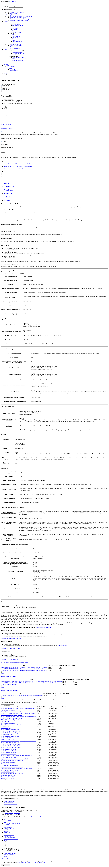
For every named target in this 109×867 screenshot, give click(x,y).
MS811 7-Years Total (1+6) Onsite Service (11, 731)
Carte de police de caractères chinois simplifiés (12, 767)
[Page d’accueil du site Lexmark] (13, 1)
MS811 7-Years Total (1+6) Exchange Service (11, 715)
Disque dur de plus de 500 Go (8, 775)
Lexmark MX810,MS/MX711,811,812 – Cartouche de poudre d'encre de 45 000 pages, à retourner (24, 668)
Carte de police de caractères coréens (9, 765)
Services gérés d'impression (15, 45)
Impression (15, 38)
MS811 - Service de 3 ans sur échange (10, 737)
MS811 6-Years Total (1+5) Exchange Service (11, 718)
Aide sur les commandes (9, 801)
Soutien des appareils (17, 52)
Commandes (12, 69)
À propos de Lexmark (9, 828)
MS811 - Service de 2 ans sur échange (10, 729)
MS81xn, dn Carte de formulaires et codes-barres (12, 760)
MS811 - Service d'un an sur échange (9, 733)
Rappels (5, 856)
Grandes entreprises (14, 13)
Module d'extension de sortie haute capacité (11, 711)
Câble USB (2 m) (5, 726)
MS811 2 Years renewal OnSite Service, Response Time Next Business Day (18, 713)
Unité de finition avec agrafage (8, 710)
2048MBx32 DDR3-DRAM (7, 778)
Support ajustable (5, 721)
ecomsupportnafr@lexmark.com (12, 813)
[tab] (56, 183)
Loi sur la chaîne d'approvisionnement (12, 823)
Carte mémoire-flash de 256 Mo (8, 776)
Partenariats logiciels (17, 41)
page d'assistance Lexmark (34, 816)
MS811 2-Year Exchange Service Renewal (11, 744)
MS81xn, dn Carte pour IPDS (8, 762)
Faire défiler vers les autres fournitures (9, 659)
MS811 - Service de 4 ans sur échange (10, 736)
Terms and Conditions (9, 854)
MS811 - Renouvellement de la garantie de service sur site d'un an (16, 755)
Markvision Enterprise (17, 60)
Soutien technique (8, 827)
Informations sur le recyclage (10, 804)
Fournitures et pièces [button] (8, 15)
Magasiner (6, 64)
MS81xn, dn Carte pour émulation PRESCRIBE (12, 773)
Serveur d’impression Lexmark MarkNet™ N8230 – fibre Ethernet (16, 768)
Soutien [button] (5, 49)
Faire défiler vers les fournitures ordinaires (10, 648)
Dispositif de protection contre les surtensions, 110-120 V (14, 759)
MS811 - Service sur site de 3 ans (8, 752)
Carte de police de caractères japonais (9, 770)
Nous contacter (7, 832)
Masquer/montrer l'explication (43, 627)
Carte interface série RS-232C (8, 723)
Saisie (13, 40)
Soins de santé (15, 27)
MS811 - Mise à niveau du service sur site (10, 750)
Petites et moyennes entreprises (16, 12)
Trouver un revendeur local (7, 155)
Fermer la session (13, 70)
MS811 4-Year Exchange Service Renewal (11, 747)
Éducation (14, 29)
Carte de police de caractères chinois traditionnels (12, 763)
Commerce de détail (17, 32)
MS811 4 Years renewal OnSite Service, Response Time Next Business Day (18, 741)
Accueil (5, 73)
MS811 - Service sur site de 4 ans (8, 757)
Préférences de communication (11, 839)
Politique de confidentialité (10, 853)
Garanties (14, 54)
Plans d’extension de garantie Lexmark (18, 20)
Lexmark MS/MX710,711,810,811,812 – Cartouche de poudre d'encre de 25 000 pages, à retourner (24, 670)
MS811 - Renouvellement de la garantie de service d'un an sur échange (17, 708)
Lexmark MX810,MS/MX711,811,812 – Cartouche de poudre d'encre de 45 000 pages (21, 695)
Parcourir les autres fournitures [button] (8, 676)
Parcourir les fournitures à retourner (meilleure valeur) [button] (14, 662)
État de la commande (8, 802)
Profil (10, 68)
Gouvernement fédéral (17, 25)
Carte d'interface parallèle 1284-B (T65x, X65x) (12, 724)
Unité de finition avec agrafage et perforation (11, 719)
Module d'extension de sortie (7, 739)
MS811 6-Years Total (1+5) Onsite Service (11, 746)
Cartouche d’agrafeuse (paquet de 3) (9, 684)
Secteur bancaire (16, 24)
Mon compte (12, 66)
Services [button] (5, 42)
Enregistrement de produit (18, 53)
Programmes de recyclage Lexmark (17, 17)
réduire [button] (2, 673)
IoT (13, 34)
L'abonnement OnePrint (15, 44)
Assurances (15, 28)
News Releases (7, 820)
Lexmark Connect (8, 836)
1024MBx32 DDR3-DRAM (7, 772)
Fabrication (15, 31)
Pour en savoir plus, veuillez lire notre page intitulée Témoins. (31, 862)
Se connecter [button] (7, 65)
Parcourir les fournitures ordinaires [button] (9, 690)
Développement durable (9, 837)
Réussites (6, 840)
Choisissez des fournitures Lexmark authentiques (20, 16)
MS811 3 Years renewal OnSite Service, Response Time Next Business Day (18, 716)
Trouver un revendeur (9, 835)
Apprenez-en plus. (63, 645)
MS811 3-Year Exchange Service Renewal (11, 742)
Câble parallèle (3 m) (6, 728)
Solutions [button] (6, 21)
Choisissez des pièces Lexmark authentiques (19, 19)
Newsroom (6, 824)
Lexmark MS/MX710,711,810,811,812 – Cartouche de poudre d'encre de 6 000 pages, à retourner (24, 667)
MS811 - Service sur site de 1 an (8, 749)
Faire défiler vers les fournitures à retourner (11, 638)
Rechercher (6, 6)
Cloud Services (16, 36)
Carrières (6, 831)
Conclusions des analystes (10, 829)
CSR (5, 822)
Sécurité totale (15, 37)
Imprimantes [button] (6, 11)
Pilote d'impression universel (19, 58)
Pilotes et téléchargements (18, 57)
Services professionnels (14, 48)
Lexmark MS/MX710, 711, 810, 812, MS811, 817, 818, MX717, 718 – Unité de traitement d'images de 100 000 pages (29, 682)
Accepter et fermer (5, 865)
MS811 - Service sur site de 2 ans (8, 754)
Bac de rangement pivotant (7, 734)
